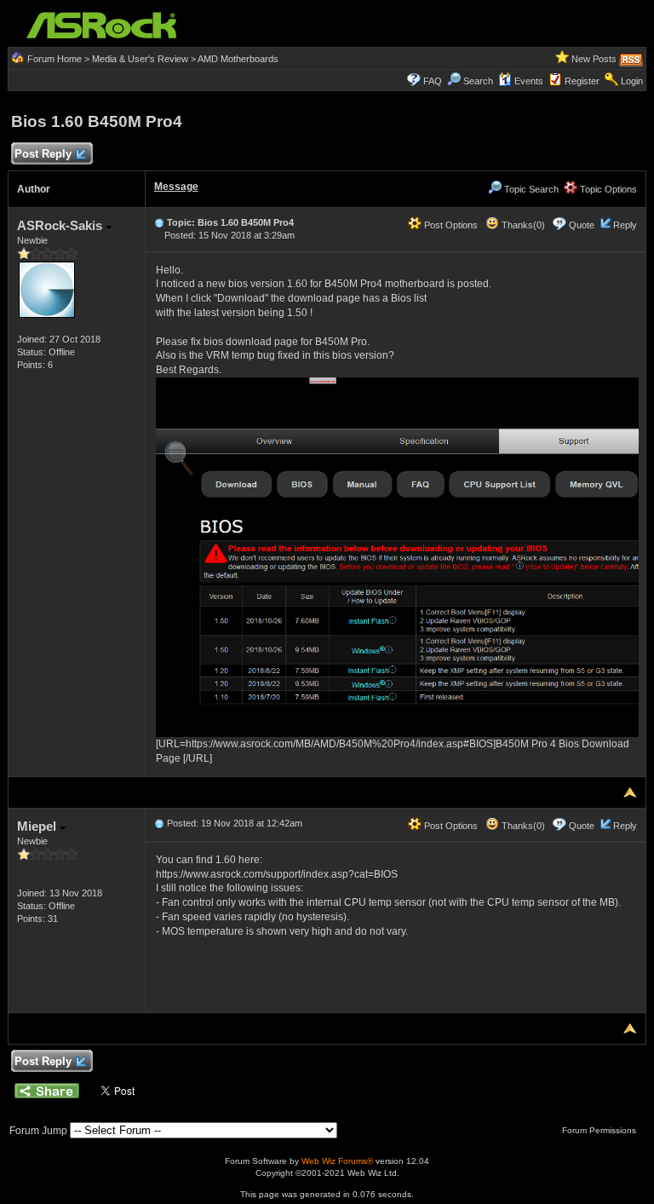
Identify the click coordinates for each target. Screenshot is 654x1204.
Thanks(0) (522, 225)
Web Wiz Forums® (337, 1161)
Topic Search (530, 189)
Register (582, 81)
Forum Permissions (600, 1130)
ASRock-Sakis (61, 225)
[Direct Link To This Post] (159, 222)
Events (528, 81)
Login (632, 81)
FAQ (432, 81)
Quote (581, 225)
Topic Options (607, 189)
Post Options (450, 225)
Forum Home (54, 59)
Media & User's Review (140, 59)
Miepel (38, 826)
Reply (625, 225)
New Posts (594, 59)
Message (176, 187)
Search (478, 81)
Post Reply (43, 153)
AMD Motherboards (238, 59)
